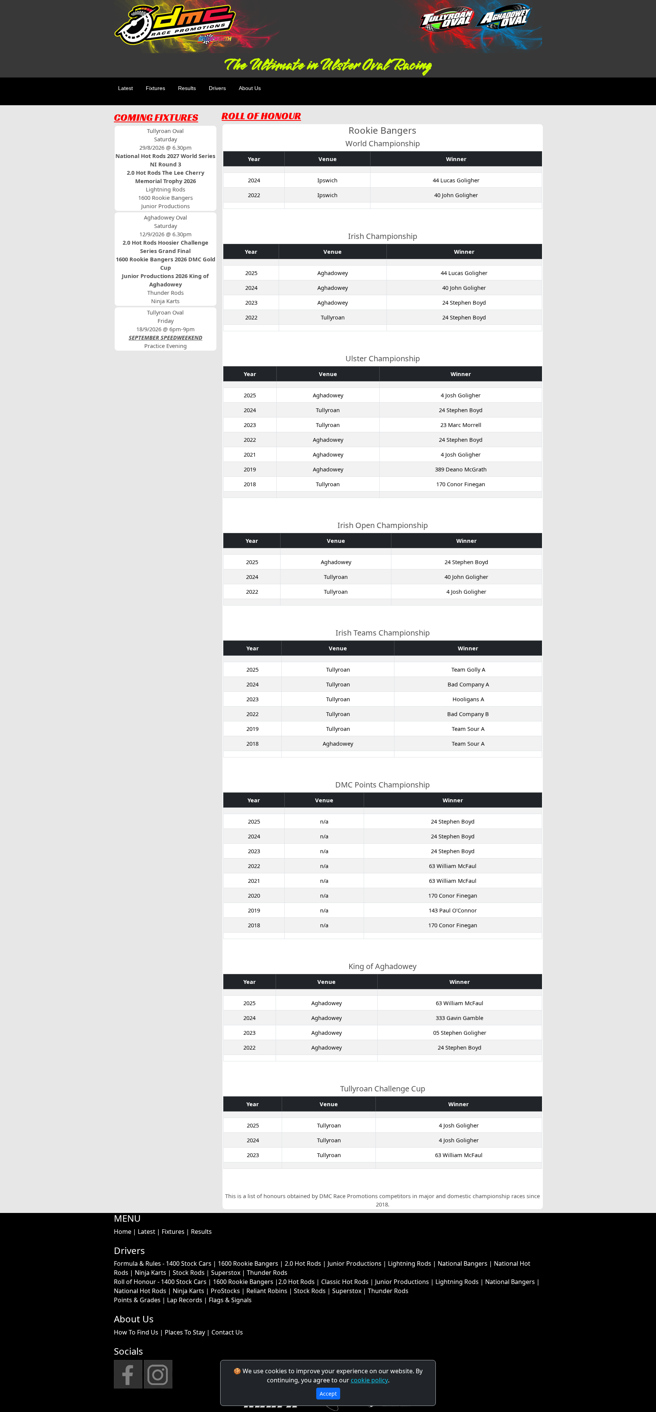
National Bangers (462, 1263)
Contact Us (227, 1332)
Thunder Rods (267, 1272)
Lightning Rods (409, 1263)
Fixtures (155, 88)
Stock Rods (189, 1272)
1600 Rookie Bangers (248, 1263)
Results (187, 88)
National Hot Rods (140, 1291)
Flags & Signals (230, 1300)
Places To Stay (185, 1332)
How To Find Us (136, 1332)
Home (122, 1231)
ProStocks (225, 1291)
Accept (328, 1393)
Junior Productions (355, 1263)
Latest (125, 88)
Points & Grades (137, 1300)
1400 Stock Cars (188, 1263)
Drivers (217, 88)
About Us (250, 88)
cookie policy (369, 1380)
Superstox (225, 1272)
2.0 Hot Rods (303, 1263)
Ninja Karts (150, 1272)
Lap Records (184, 1300)
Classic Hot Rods (345, 1282)
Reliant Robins (266, 1291)
